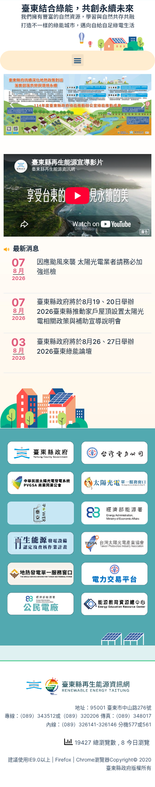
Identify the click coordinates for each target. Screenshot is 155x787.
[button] (78, 60)
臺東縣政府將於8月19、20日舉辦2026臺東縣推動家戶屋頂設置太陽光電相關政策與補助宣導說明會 (90, 311)
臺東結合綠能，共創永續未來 (77, 7)
